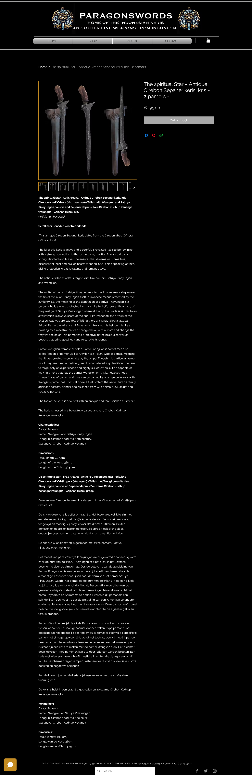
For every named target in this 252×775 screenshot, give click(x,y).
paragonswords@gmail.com (154, 763)
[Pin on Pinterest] (153, 135)
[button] (208, 40)
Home (42, 67)
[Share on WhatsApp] (161, 135)
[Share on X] (168, 135)
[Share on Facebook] (146, 135)
